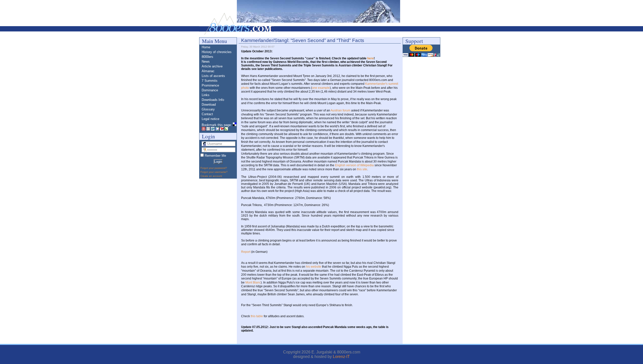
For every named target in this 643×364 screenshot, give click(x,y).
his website (313, 266)
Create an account (211, 176)
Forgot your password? (213, 168)
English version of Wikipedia (354, 165)
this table (257, 316)
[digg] (208, 129)
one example (321, 88)
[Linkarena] (226, 129)
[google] (217, 129)
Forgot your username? (214, 172)
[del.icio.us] (234, 125)
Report (245, 252)
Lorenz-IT (341, 356)
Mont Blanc (253, 282)
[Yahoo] (222, 129)
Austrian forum (340, 110)
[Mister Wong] (203, 129)
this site (362, 169)
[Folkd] (213, 129)
